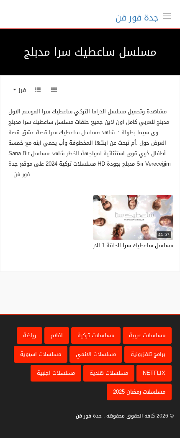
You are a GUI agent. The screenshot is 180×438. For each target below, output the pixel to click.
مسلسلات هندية (109, 373)
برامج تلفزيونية (148, 354)
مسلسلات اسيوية (40, 354)
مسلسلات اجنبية (56, 373)
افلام (57, 335)
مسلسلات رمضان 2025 (139, 392)
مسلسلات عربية (147, 335)
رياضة (29, 335)
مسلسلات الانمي (96, 354)
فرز (21, 90)
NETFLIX (154, 373)
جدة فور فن (137, 18)
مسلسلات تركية (95, 335)
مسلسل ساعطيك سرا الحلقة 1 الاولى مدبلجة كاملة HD (108, 245)
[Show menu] (167, 15)
